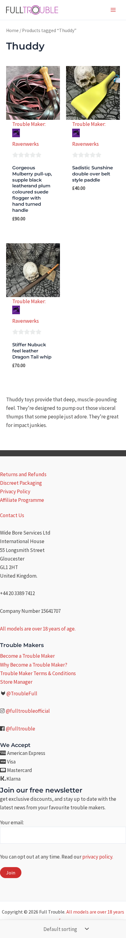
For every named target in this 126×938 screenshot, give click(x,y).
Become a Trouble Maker (27, 656)
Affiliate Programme (22, 500)
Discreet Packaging (21, 483)
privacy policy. (97, 856)
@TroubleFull (21, 693)
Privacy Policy (15, 491)
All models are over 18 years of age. (38, 628)
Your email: (12, 822)
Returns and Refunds (23, 474)
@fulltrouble (20, 728)
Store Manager (16, 682)
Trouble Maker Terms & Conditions (38, 673)
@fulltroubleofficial (28, 711)
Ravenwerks (25, 144)
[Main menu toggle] (113, 10)
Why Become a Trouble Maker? (33, 664)
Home (12, 30)
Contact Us (12, 515)
